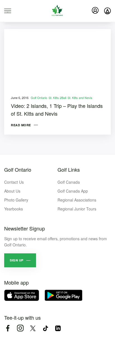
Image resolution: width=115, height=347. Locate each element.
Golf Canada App (73, 191)
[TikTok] (45, 328)
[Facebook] (7, 328)
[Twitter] (32, 328)
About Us (12, 191)
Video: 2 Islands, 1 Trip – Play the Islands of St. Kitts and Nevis (57, 109)
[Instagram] (20, 328)
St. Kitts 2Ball (57, 98)
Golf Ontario (39, 98)
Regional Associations (77, 200)
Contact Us (14, 182)
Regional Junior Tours (77, 209)
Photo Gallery (16, 200)
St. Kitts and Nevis (80, 98)
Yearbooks (13, 209)
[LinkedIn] (57, 328)
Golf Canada (69, 182)
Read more (21, 125)
